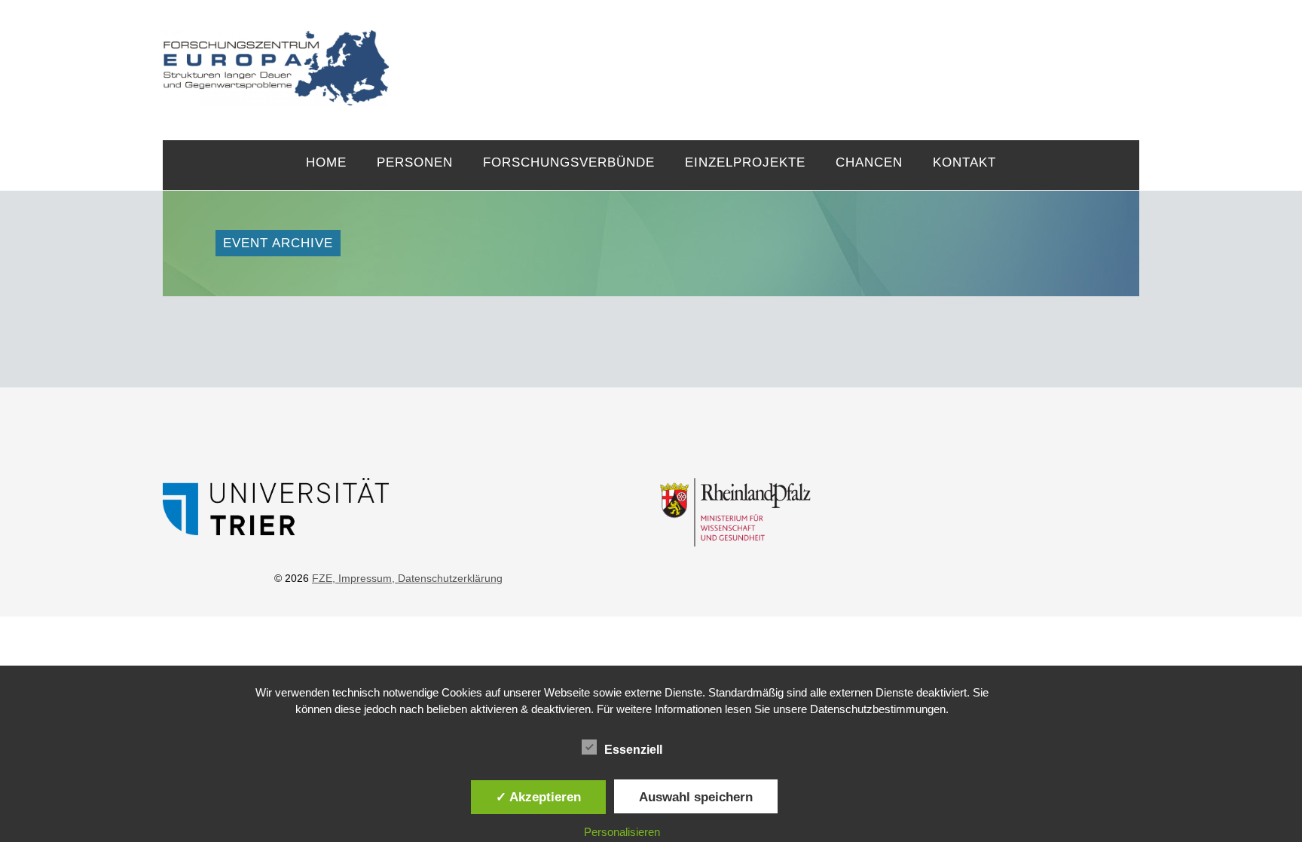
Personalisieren (622, 831)
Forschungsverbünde (569, 162)
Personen (415, 162)
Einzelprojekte (745, 162)
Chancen (869, 162)
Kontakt (964, 162)
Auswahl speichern (696, 797)
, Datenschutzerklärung (447, 578)
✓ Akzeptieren (538, 797)
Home (326, 162)
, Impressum (362, 578)
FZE (764, 54)
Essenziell (633, 749)
